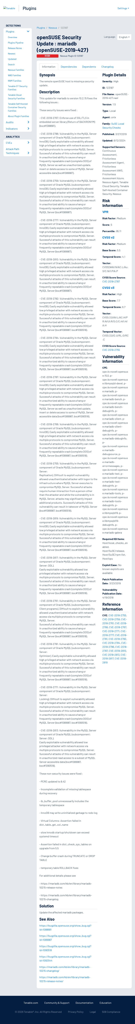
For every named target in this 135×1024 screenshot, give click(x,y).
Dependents (89, 66)
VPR (105, 212)
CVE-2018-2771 (111, 631)
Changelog (107, 66)
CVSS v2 (108, 237)
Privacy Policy (75, 1011)
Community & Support (56, 1002)
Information (48, 66)
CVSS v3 (108, 288)
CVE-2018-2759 (111, 619)
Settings (122, 8)
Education (105, 1002)
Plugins (29, 8)
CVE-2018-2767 (117, 627)
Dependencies (69, 66)
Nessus (53, 27)
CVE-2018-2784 (111, 642)
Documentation (84, 1002)
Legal (93, 1011)
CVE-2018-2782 (117, 638)
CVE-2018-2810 (117, 650)
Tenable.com (31, 1002)
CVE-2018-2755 (111, 349)
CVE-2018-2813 (111, 654)
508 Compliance (111, 1011)
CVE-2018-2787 (111, 281)
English (123, 37)
